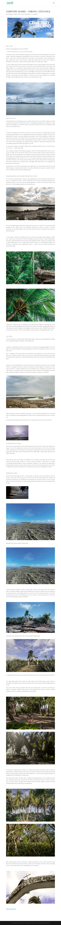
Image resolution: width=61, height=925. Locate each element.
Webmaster (27, 14)
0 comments (34, 14)
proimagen (10, 14)
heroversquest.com (11, 909)
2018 (23, 14)
